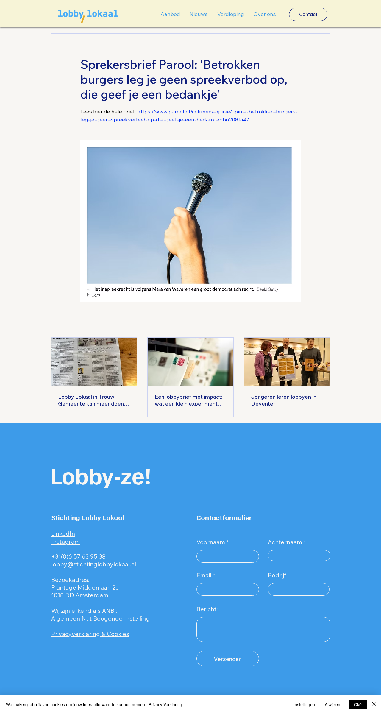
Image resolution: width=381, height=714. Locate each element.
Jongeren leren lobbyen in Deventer (283, 400)
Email (203, 575)
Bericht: (207, 609)
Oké (358, 704)
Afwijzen (332, 704)
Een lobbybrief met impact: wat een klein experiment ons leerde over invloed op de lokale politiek (188, 400)
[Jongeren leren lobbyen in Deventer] (287, 362)
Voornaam (210, 542)
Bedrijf (277, 575)
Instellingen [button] (304, 704)
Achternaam (285, 542)
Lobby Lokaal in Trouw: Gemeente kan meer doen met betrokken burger (91, 400)
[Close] (373, 704)
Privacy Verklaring (165, 704)
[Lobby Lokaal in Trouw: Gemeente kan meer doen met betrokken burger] (94, 362)
